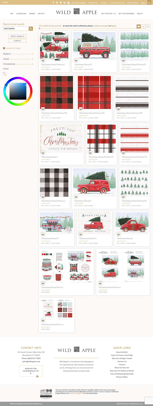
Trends (32, 14)
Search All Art (122, 352)
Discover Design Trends (122, 358)
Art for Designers (126, 14)
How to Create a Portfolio (122, 355)
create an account (101, 26)
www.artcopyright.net (76, 393)
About (140, 14)
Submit (17, 40)
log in (113, 26)
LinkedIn (64, 2)
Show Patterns (13, 48)
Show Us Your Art (122, 368)
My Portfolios (132, 3)
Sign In (143, 3)
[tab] (18, 54)
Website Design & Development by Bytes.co (26, 404)
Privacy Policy (122, 377)
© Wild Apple (5, 4)
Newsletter (93, 3)
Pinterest (61, 2)
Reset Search (17, 36)
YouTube (68, 2)
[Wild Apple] (76, 11)
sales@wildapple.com (31, 361)
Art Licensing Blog (79, 3)
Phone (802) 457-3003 (31, 358)
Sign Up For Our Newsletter (31, 370)
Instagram (57, 2)
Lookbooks (21, 14)
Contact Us (122, 361)
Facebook (53, 2)
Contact (104, 3)
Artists (41, 14)
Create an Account (117, 3)
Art (12, 14)
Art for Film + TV (108, 14)
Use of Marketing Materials (122, 374)
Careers (122, 364)
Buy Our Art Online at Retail (122, 371)
